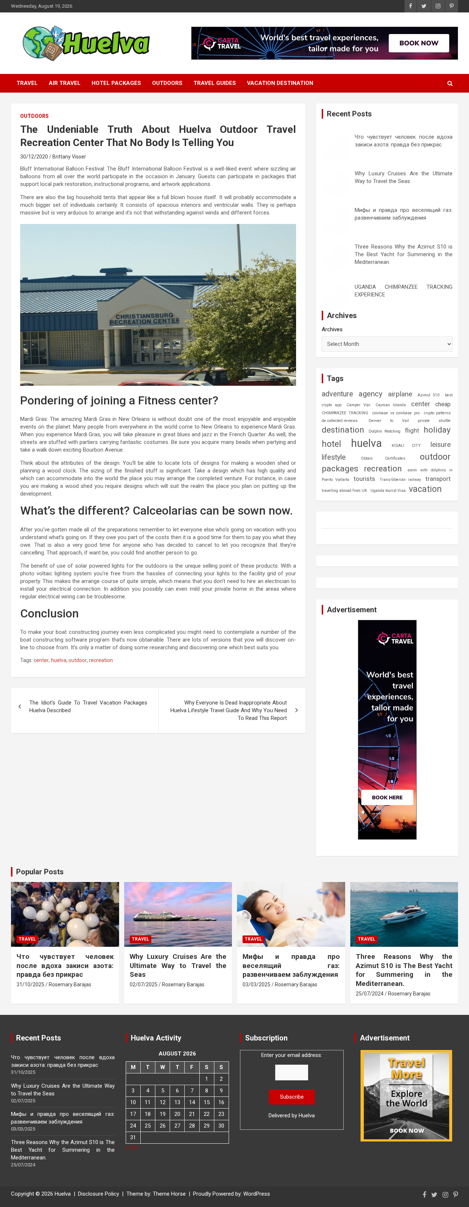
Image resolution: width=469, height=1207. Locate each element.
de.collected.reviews (340, 420)
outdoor (78, 660)
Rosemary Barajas (70, 984)
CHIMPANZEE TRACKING (345, 413)
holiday (437, 430)
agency (371, 393)
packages (340, 469)
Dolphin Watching (384, 431)
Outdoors (167, 83)
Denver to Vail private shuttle (410, 420)
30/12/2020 (34, 157)
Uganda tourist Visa (388, 490)
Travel (27, 83)
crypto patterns (437, 413)
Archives (332, 329)
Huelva (307, 1115)
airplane (400, 394)
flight (412, 430)
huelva (58, 660)
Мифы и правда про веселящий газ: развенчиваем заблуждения (291, 965)
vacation (425, 489)
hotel (331, 444)
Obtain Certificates (383, 458)
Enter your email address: (291, 1085)
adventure (337, 394)
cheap (443, 404)
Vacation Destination (280, 83)
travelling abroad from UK (344, 490)
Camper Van (358, 405)
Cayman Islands (391, 405)
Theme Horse (169, 1194)
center (41, 660)
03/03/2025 (256, 984)
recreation (101, 660)
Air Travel (65, 83)
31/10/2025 (30, 984)
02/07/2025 (144, 984)
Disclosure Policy (98, 1194)
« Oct (132, 1147)
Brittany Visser (69, 157)
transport (438, 478)
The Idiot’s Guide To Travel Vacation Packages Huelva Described (88, 706)
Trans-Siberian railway (400, 479)
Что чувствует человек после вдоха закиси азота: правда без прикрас (65, 965)
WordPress (256, 1194)
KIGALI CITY (406, 445)
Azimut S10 (429, 395)
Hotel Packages (116, 83)
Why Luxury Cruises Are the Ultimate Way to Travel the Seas (178, 965)
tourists (364, 478)
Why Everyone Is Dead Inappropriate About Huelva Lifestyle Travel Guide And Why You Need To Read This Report (228, 710)
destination (343, 430)
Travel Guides (214, 83)
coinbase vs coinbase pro (396, 413)
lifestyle (334, 457)
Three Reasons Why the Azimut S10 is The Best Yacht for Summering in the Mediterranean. (404, 254)
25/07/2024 (370, 994)
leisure (441, 444)
